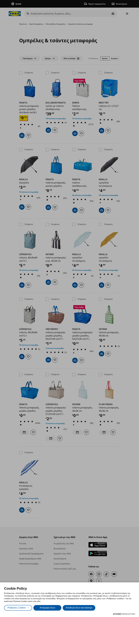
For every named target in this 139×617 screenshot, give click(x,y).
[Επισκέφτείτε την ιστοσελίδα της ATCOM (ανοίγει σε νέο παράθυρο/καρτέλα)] (124, 614)
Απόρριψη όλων (47, 608)
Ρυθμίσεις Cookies (17, 608)
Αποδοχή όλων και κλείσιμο (79, 608)
